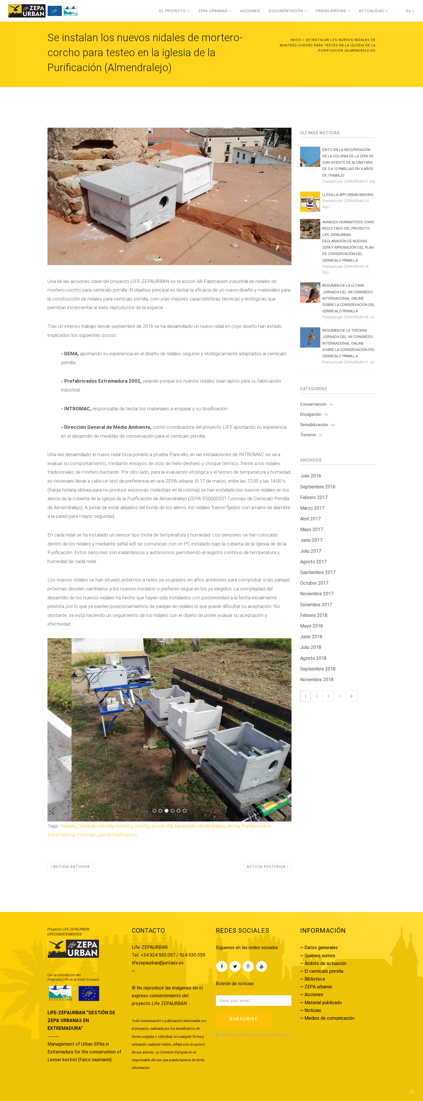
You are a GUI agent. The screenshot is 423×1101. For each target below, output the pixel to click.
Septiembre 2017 (318, 572)
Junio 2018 (311, 636)
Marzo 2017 (312, 508)
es (409, 11)
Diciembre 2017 (316, 604)
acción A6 (161, 826)
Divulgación (314, 414)
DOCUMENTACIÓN (286, 11)
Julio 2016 (310, 476)
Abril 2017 (310, 519)
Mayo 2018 (311, 626)
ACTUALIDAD (372, 11)
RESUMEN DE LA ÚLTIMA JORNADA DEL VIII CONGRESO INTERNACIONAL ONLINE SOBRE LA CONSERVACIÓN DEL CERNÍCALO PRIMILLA (348, 298)
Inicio (296, 40)
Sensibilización (317, 424)
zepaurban (185, 826)
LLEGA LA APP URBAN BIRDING (348, 194)
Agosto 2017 (313, 561)
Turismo (311, 434)
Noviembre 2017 (317, 593)
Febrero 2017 (313, 497)
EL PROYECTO (173, 11)
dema (233, 826)
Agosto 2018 (313, 658)
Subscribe (243, 1018)
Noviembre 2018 (317, 679)
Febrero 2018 (313, 615)
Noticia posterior (267, 867)
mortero (123, 826)
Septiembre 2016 (318, 487)
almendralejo (211, 826)
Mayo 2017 (311, 529)
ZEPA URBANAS (213, 11)
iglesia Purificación (117, 835)
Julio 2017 (310, 551)
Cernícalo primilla (95, 826)
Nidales (68, 826)
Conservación (316, 404)
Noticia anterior (71, 867)
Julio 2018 (310, 647)
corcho (141, 826)
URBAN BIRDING (332, 11)
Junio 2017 (311, 540)
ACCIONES (250, 11)
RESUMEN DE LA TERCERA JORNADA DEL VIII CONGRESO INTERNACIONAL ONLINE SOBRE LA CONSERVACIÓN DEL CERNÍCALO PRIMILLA (348, 343)
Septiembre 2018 (318, 669)
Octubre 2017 (314, 583)
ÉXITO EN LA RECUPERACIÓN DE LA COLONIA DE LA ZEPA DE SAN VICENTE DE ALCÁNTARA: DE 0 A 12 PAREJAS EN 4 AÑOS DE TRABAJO (348, 162)
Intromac (86, 835)
